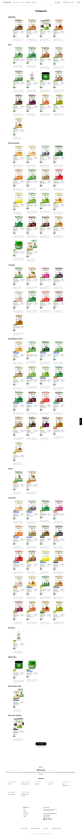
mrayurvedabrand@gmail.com (51, 813)
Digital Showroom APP (46, 833)
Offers (80, 421)
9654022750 (47, 815)
